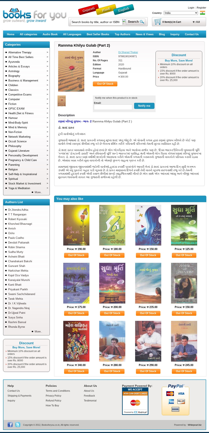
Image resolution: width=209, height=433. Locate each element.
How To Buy (52, 405)
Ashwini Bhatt (16, 256)
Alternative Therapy (28, 52)
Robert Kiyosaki (17, 219)
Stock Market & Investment (28, 183)
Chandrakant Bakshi (20, 261)
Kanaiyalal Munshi (19, 280)
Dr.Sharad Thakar (128, 52)
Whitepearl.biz (195, 425)
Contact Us (14, 390)
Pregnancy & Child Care (28, 160)
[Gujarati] (89, 13)
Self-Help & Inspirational (28, 174)
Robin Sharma (16, 247)
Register (201, 7)
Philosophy (28, 146)
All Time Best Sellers (28, 57)
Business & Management (28, 80)
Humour (28, 117)
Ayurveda (28, 61)
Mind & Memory (28, 127)
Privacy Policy (53, 395)
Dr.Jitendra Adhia (18, 209)
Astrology (28, 71)
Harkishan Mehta (18, 270)
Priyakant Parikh (18, 289)
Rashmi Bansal (17, 322)
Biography (28, 75)
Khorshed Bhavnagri (20, 223)
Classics (28, 89)
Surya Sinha (15, 317)
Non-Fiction (28, 132)
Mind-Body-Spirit (28, 122)
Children (28, 85)
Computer (28, 99)
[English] (126, 13)
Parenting (28, 164)
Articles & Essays (28, 66)
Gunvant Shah (16, 265)
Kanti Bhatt (14, 284)
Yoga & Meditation (28, 188)
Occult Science (28, 141)
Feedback (89, 395)
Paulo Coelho (16, 237)
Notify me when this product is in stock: (116, 97)
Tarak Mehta (15, 298)
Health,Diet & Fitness (28, 113)
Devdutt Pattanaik (18, 242)
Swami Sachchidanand (21, 294)
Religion (28, 169)
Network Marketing (28, 136)
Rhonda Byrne (16, 326)
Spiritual (28, 178)
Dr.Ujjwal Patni (16, 312)
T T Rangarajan (17, 214)
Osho (11, 233)
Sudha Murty (15, 251)
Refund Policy (53, 400)
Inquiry (11, 400)
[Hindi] (109, 13)
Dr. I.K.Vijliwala (17, 303)
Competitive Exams (28, 94)
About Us (89, 390)
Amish (12, 228)
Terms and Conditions (58, 390)
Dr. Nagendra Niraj (19, 308)
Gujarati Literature (28, 150)
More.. (38, 192)
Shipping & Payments (19, 395)
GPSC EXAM (28, 108)
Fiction (28, 103)
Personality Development (28, 155)
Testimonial (90, 400)
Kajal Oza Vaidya (18, 275)
